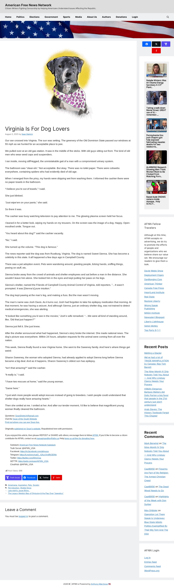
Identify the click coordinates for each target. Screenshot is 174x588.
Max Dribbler (150, 510)
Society (36, 485)
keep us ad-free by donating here (79, 438)
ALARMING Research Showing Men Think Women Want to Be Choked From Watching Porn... (156, 171)
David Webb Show (153, 271)
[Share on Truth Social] (165, 44)
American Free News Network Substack (37, 445)
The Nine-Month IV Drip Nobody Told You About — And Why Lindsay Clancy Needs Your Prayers (156, 378)
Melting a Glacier (153, 353)
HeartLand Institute (154, 292)
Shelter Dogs (25, 488)
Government (51, 17)
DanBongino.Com (153, 279)
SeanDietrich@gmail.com (26, 416)
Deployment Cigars (154, 275)
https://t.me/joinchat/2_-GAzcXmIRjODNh (38, 455)
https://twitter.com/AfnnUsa (29, 458)
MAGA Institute (152, 313)
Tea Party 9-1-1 (152, 330)
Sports (66, 17)
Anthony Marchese (99, 584)
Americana (12, 485)
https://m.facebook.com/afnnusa (34, 451)
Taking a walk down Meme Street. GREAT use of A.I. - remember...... (156, 111)
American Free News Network (28, 5)
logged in (23, 516)
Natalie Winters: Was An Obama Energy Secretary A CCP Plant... (156, 83)
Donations (121, 17)
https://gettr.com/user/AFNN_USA (33, 461)
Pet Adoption (13, 488)
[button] (167, 17)
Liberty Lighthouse (154, 321)
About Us (92, 17)
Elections (34, 17)
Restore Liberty (152, 301)
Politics (20, 17)
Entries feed (150, 562)
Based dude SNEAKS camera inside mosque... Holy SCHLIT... (156, 200)
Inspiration (22, 485)
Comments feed (152, 566)
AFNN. (95, 435)
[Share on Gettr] (156, 50)
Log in (147, 557)
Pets (30, 485)
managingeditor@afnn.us (47, 438)
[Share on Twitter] (156, 44)
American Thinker (153, 284)
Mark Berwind (151, 443)
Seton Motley (151, 326)
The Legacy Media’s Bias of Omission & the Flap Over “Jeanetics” (36, 493)
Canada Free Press (154, 288)
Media (78, 17)
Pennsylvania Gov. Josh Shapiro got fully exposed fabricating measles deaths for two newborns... (155, 141)
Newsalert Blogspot (154, 317)
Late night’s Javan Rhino (19, 490)
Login (135, 17)
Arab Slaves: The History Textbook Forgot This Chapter (156, 412)
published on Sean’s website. (27, 429)
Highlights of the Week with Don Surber (156, 500)
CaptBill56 (149, 469)
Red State (149, 297)
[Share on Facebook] (146, 44)
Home (8, 17)
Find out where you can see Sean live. (22, 422)
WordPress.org (151, 570)
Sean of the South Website (25, 419)
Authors (106, 17)
